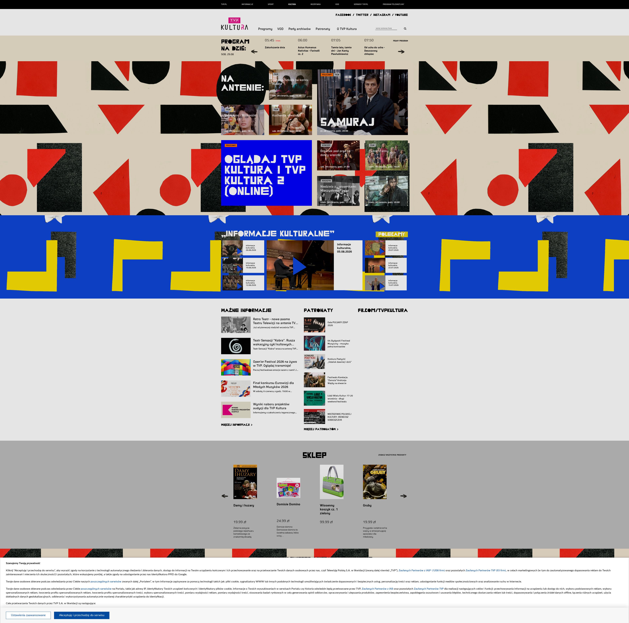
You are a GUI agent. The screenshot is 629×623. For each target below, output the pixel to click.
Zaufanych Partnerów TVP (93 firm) (486, 570)
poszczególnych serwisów (106, 581)
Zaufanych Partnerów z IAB (377, 588)
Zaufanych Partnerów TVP (429, 588)
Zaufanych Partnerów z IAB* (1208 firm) (422, 570)
